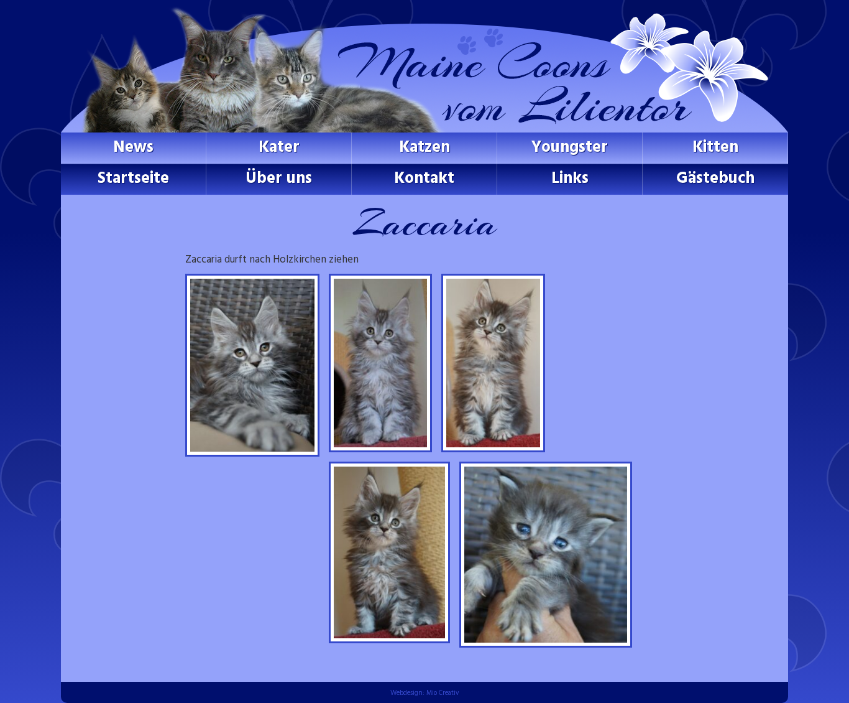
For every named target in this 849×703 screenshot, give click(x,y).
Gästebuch (715, 179)
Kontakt (424, 179)
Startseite (133, 179)
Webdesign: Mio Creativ (424, 693)
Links (570, 179)
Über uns (279, 179)
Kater (279, 148)
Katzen (424, 148)
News (133, 148)
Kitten (715, 148)
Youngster (569, 148)
